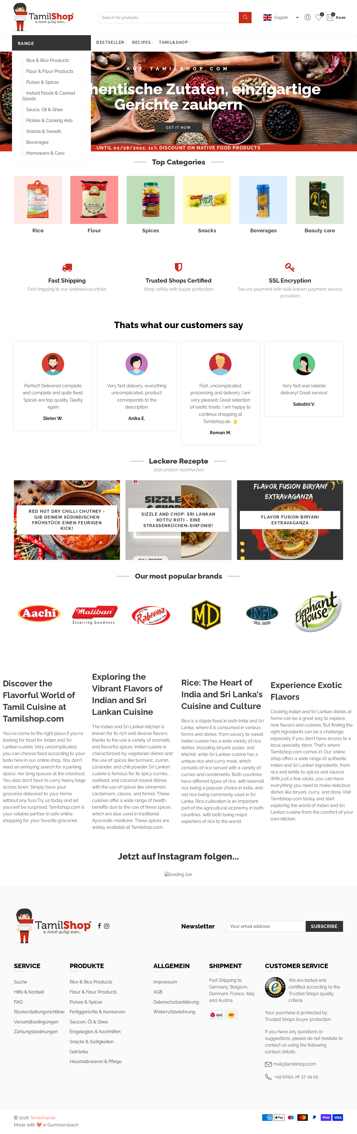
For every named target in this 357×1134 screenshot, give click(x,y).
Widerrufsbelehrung (174, 1011)
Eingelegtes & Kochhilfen (95, 1031)
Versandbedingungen (36, 1022)
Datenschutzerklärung (176, 1002)
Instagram (106, 926)
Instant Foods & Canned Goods (48, 95)
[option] (178, 98)
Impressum (165, 982)
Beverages (37, 142)
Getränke (79, 1051)
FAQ (18, 1002)
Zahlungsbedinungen (36, 1031)
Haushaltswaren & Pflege (96, 1061)
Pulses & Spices (42, 82)
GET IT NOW (178, 127)
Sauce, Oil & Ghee (44, 109)
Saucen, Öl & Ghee (89, 1022)
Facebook (99, 926)
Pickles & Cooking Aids (49, 120)
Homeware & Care (45, 153)
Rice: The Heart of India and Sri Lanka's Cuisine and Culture (222, 694)
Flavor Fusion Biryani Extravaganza (290, 520)
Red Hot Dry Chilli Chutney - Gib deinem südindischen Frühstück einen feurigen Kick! (67, 520)
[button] (280, 17)
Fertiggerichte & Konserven (97, 1011)
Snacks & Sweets (43, 131)
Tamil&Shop (173, 42)
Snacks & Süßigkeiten (92, 1041)
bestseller (110, 42)
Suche (20, 982)
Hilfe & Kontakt (29, 992)
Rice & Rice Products (47, 60)
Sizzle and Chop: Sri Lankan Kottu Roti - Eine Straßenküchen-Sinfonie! (178, 520)
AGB (158, 992)
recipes (141, 42)
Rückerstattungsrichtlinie (39, 1011)
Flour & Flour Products (49, 71)
